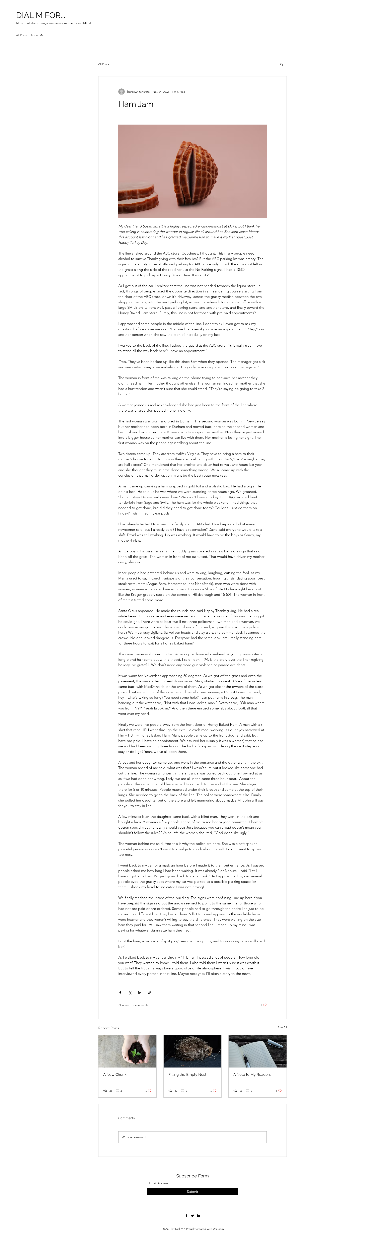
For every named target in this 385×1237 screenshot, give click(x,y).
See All (282, 1027)
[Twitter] (192, 1216)
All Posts (103, 64)
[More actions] (264, 91)
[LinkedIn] (199, 1216)
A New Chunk (115, 1074)
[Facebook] (186, 1216)
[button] (282, 64)
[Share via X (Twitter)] (130, 992)
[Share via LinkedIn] (140, 992)
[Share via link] (150, 992)
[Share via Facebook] (120, 992)
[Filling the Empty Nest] (193, 1051)
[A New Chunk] (127, 1051)
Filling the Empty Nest (187, 1074)
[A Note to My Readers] (258, 1051)
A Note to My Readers (252, 1074)
